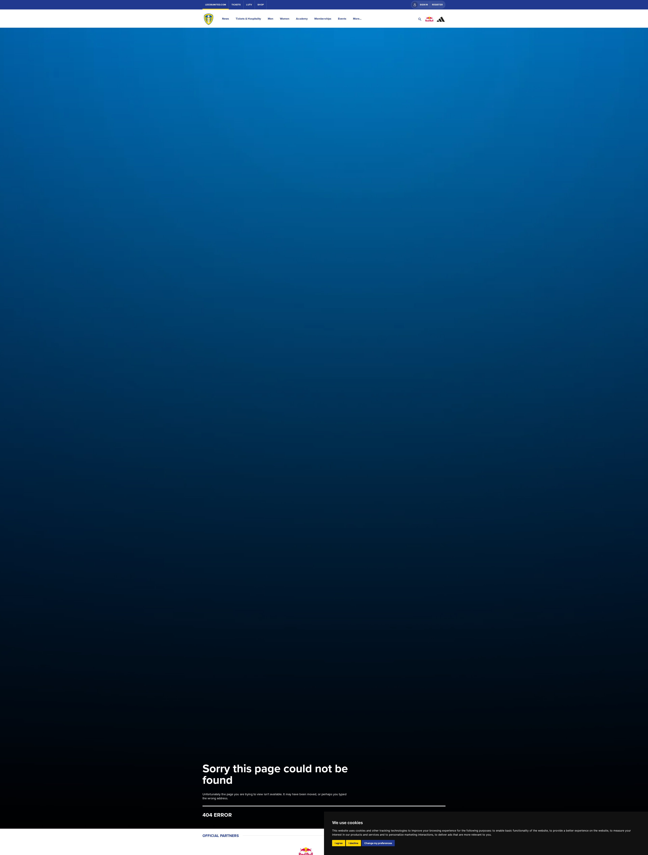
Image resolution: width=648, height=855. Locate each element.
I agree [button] (339, 843)
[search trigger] (420, 19)
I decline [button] (353, 843)
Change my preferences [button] (378, 843)
